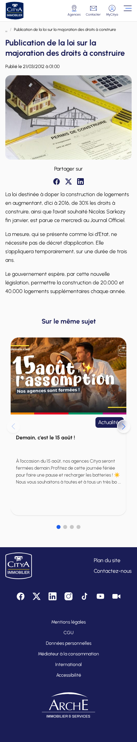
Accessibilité (68, 675)
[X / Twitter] (68, 181)
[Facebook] (56, 181)
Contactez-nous (113, 571)
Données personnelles (68, 643)
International (68, 664)
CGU (68, 632)
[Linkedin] (80, 181)
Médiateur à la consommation (68, 654)
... (6, 29)
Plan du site (107, 560)
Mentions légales (68, 622)
